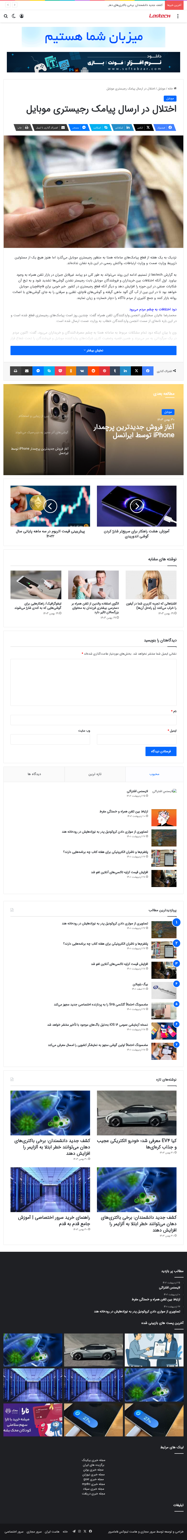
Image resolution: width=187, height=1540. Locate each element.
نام (174, 711)
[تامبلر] (115, 370)
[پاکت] (60, 370)
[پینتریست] (104, 370)
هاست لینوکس (127, 1531)
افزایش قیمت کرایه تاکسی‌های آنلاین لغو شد (119, 872)
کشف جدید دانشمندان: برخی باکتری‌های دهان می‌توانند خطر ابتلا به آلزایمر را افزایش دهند (108, 5)
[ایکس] (136, 370)
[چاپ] (15, 370)
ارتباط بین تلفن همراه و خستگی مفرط (123, 811)
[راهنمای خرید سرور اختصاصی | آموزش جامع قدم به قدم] (50, 1189)
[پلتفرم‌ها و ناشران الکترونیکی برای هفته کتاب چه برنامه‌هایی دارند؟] (164, 858)
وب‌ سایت (84, 730)
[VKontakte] (82, 370)
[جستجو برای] (5, 18)
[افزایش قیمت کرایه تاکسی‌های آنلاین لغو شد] (164, 878)
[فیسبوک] (147, 370)
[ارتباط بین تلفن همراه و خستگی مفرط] (164, 817)
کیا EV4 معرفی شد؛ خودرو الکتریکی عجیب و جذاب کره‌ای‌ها (137, 1144)
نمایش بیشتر (94, 350)
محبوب (154, 774)
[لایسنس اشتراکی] (164, 797)
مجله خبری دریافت (93, 1493)
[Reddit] (93, 370)
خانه (171, 88)
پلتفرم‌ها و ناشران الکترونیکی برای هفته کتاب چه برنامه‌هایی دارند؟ (105, 851)
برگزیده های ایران (93, 1465)
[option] (93, 429)
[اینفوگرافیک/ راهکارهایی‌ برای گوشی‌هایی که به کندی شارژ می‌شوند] (35, 585)
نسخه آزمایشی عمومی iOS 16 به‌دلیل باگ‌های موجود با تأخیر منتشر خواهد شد (97, 1024)
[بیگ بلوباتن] (164, 990)
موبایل (161, 88)
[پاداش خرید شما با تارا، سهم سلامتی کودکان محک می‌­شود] (32, 1420)
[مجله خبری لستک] (160, 16)
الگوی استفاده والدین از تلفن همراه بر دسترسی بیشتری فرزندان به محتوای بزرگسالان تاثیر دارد (95, 608)
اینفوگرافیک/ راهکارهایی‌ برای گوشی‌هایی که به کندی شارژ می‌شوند (37, 605)
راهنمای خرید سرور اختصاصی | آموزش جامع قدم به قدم (54, 1220)
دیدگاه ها (34, 774)
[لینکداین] (125, 370)
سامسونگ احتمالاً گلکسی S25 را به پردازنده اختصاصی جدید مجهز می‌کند (101, 1004)
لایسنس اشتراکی (137, 791)
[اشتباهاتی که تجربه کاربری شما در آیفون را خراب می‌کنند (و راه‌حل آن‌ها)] (151, 585)
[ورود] (21, 18)
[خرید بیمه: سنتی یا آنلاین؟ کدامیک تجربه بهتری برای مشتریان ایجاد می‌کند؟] (154, 1350)
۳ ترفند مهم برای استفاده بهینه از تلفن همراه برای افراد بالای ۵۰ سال (127, 431)
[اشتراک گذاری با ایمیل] (27, 370)
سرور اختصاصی (14, 1531)
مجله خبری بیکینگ (93, 1460)
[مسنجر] (38, 370)
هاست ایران (52, 1531)
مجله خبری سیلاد (93, 1488)
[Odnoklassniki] (71, 370)
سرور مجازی (148, 1531)
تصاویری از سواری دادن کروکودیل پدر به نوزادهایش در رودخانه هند (105, 831)
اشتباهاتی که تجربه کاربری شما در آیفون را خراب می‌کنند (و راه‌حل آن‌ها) (151, 605)
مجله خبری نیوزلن (94, 1474)
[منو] (178, 18)
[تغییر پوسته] (13, 18)
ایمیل (172, 730)
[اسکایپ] (49, 370)
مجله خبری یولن (93, 1469)
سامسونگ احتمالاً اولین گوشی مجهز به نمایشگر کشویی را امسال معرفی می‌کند (98, 1045)
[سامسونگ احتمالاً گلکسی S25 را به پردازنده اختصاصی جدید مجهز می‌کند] (164, 1010)
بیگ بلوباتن (140, 984)
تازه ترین (95, 774)
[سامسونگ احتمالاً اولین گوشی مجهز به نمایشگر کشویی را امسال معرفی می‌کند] (164, 1051)
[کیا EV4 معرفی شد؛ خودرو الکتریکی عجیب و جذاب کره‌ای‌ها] (137, 1113)
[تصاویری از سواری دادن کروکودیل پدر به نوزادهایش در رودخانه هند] (164, 837)
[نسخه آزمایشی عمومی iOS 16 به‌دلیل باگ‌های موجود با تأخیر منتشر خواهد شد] (164, 1031)
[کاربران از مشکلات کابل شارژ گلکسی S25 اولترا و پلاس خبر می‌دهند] (154, 1420)
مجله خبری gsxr (93, 1479)
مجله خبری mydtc (93, 1484)
